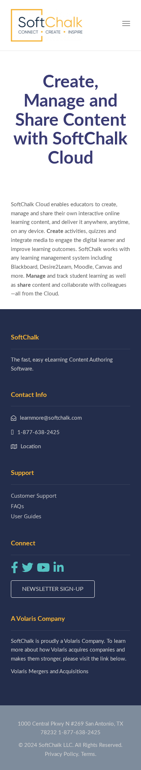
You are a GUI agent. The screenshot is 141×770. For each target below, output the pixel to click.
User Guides (26, 516)
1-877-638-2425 (79, 732)
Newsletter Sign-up (53, 589)
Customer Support (33, 495)
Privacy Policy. (62, 754)
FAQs (17, 506)
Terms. (89, 754)
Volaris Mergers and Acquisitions (50, 671)
